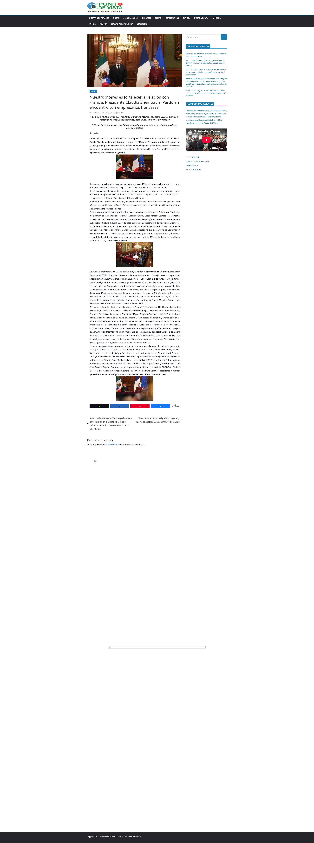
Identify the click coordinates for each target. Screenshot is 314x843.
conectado (112, 444)
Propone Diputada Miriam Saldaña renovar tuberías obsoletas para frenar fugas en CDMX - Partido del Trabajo (206, 113)
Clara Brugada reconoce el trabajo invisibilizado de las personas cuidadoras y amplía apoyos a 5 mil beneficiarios (206, 72)
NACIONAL (216, 18)
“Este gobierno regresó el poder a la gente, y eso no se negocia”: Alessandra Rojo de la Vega (157, 420)
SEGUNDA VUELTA (193, 169)
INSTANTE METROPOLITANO (198, 161)
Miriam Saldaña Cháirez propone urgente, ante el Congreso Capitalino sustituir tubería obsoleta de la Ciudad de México (204, 120)
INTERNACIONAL (201, 18)
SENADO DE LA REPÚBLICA (122, 24)
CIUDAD (116, 18)
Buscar (224, 37)
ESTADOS (186, 18)
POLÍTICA (103, 24)
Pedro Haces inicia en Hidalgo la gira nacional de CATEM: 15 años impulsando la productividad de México (205, 63)
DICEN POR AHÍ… (193, 157)
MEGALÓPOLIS (192, 165)
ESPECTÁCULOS (172, 18)
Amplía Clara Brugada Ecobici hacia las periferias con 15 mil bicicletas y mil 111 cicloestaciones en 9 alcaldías (206, 93)
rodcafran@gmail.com (115, 113)
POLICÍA (92, 24)
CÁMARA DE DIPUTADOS (99, 18)
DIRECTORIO (142, 24)
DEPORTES (146, 18)
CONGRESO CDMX (130, 18)
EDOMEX (158, 18)
